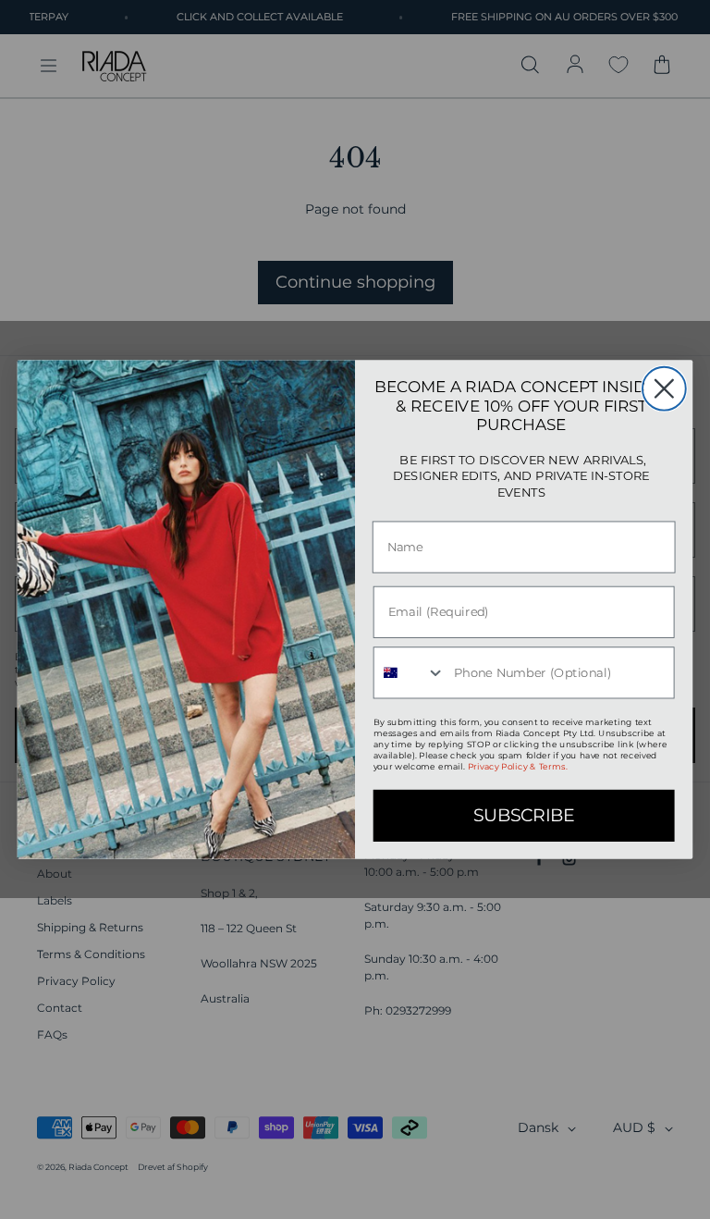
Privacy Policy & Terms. (518, 766)
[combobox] (410, 672)
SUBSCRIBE (524, 816)
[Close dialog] (664, 389)
